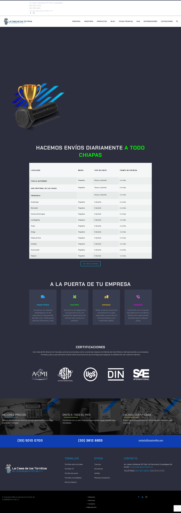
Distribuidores (150, 21)
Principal (76, 21)
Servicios (91, 500)
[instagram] (146, 497)
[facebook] (139, 497)
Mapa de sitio (91, 507)
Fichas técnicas (126, 21)
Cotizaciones (167, 21)
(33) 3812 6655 (90, 440)
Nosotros (88, 21)
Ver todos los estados (90, 264)
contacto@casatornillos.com (41, 11)
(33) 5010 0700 (35, 6)
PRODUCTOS (100, 129)
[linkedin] (142, 497)
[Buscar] (177, 21)
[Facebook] (30, 13)
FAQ (138, 21)
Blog (113, 21)
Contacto (91, 504)
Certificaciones (90, 347)
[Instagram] (34, 13)
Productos (102, 21)
